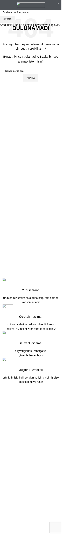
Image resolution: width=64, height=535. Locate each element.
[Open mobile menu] (4, 5)
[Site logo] (31, 4)
